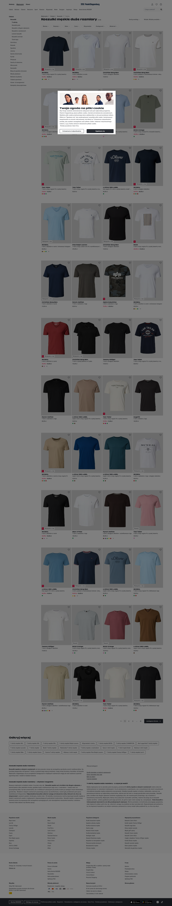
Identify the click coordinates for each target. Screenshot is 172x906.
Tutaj (67, 123)
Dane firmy (75, 126)
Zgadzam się (100, 131)
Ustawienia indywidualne (71, 131)
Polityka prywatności (66, 126)
